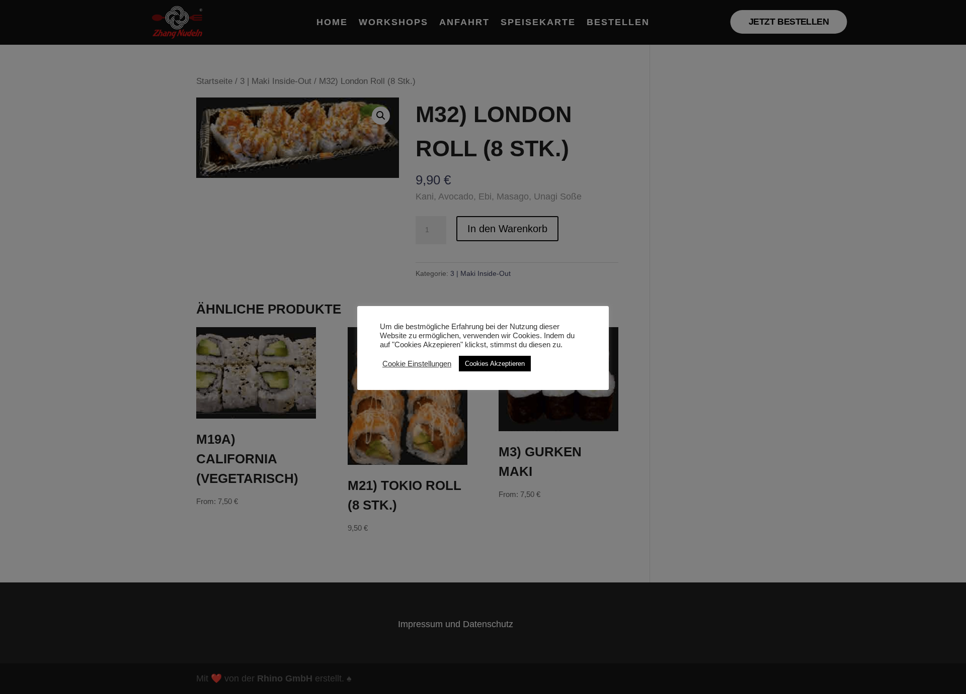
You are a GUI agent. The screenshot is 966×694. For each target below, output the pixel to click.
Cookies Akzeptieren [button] (495, 363)
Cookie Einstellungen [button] (416, 364)
